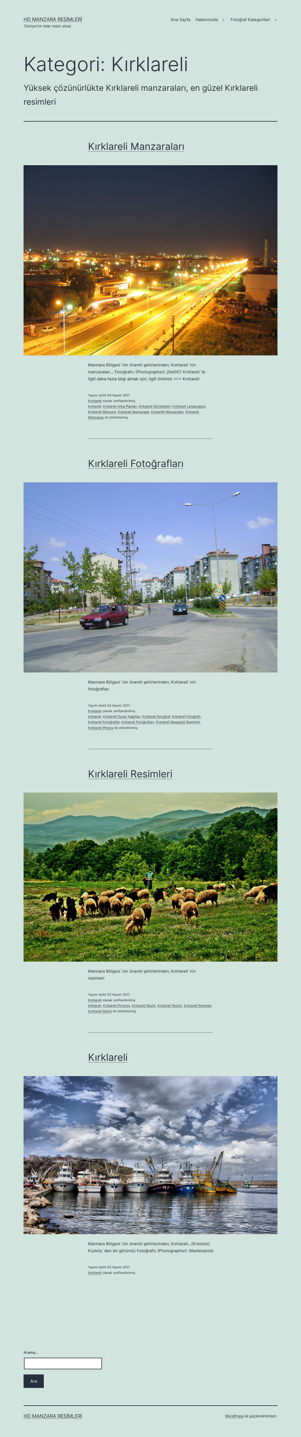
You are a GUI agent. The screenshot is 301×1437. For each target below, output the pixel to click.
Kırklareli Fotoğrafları (135, 463)
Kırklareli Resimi (169, 1006)
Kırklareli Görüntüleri (155, 406)
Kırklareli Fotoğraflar (104, 722)
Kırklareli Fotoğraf (156, 716)
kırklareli (94, 406)
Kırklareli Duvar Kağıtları (121, 716)
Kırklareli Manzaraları (136, 146)
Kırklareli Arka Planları (120, 406)
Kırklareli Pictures (116, 1006)
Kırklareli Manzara (102, 412)
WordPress (234, 1416)
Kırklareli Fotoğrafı (186, 716)
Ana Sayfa (180, 19)
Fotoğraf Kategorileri (250, 19)
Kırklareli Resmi (100, 1011)
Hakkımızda (207, 19)
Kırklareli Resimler (197, 1006)
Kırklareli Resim (144, 1006)
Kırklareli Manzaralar (133, 412)
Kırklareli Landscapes (188, 406)
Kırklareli (95, 401)
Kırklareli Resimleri (130, 774)
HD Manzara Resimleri (53, 19)
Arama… (31, 1352)
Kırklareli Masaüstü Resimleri (178, 722)
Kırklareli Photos (100, 728)
